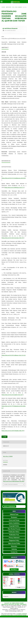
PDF (5, 436)
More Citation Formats (11, 484)
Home (3, 7)
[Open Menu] (1, 1)
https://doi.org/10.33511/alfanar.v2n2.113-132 (14, 355)
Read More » (14, 569)
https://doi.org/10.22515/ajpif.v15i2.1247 (12, 394)
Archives (8, 7)
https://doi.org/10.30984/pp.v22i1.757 (14, 187)
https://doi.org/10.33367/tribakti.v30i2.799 (13, 430)
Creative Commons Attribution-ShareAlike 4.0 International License (14, 614)
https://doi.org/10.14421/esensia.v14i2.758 (13, 238)
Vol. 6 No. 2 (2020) (17, 7)
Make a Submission (9, 506)
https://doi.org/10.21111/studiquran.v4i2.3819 (14, 178)
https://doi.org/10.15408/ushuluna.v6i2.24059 (13, 38)
